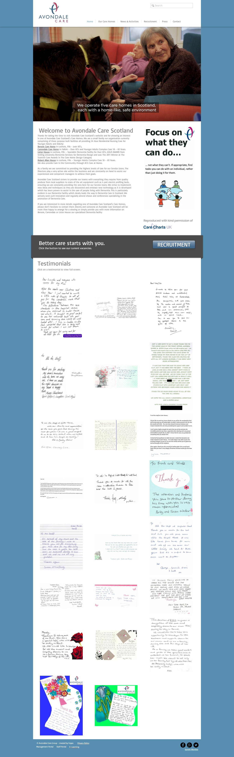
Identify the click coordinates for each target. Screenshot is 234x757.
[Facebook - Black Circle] (183, 741)
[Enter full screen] (196, 116)
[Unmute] (43, 116)
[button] (107, 21)
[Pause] (37, 116)
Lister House (44, 152)
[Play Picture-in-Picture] (190, 116)
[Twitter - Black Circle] (196, 741)
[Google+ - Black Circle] (189, 741)
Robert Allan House (47, 160)
